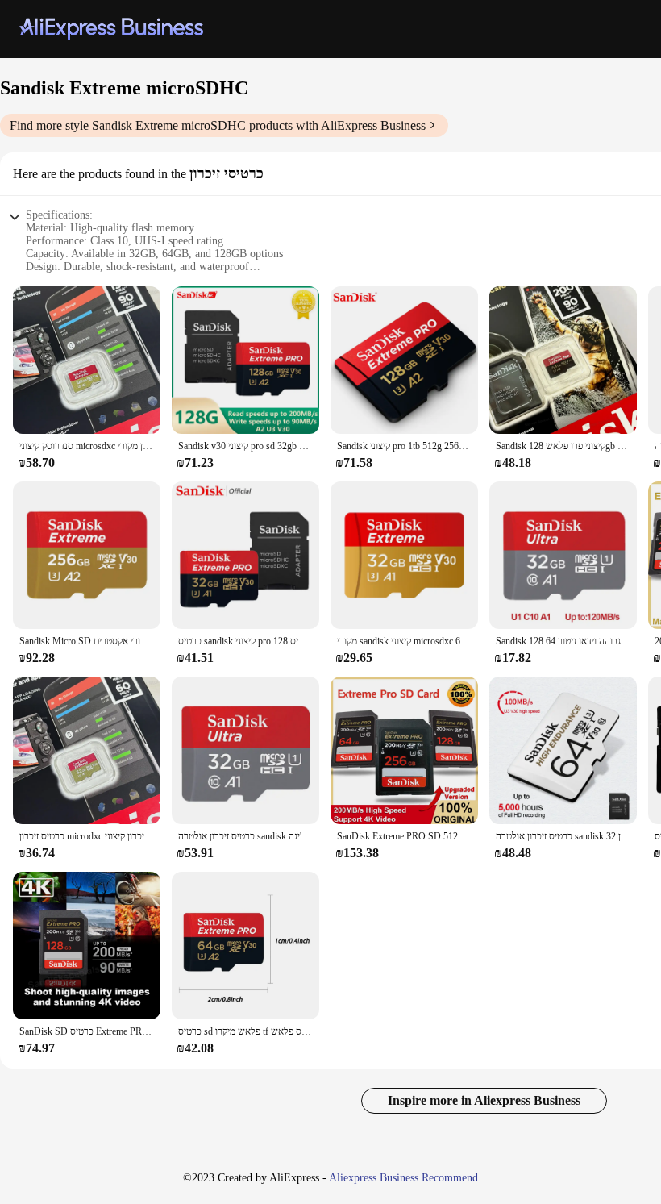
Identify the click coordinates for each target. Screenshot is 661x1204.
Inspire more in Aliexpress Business (484, 1100)
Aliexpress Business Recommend (403, 1178)
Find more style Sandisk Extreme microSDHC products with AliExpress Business (218, 125)
